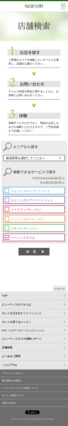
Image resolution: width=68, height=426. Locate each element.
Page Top (59, 289)
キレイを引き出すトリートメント (22, 313)
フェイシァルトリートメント (30, 191)
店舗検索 (7, 347)
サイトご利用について (13, 395)
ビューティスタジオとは (16, 304)
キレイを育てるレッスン (16, 321)
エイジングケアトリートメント (32, 200)
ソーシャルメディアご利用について (20, 388)
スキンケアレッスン (24, 228)
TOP (4, 295)
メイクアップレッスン (26, 209)
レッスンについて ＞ (52, 182)
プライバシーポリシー (13, 373)
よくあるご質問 (11, 356)
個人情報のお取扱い (12, 380)
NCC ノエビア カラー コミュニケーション (23, 330)
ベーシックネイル (23, 237)
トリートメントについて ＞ (48, 177)
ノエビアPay (9, 364)
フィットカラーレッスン (27, 219)
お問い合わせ (8, 402)
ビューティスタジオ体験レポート (22, 338)
